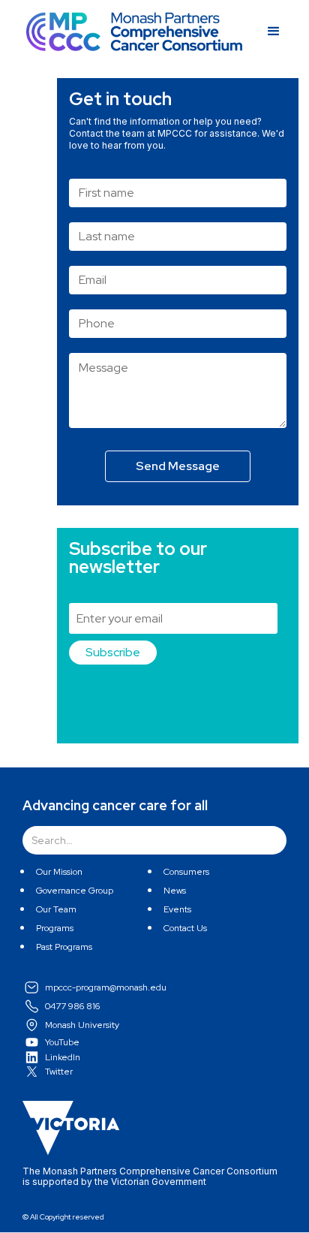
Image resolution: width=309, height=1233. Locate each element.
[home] (134, 31)
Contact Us (185, 928)
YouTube (62, 1042)
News (175, 890)
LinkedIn (62, 1057)
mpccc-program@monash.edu (105, 987)
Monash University (82, 1025)
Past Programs (64, 946)
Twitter (59, 1071)
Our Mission (59, 871)
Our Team (56, 909)
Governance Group (74, 890)
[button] (262, 32)
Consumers (186, 871)
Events (177, 909)
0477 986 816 (72, 1006)
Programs (55, 928)
